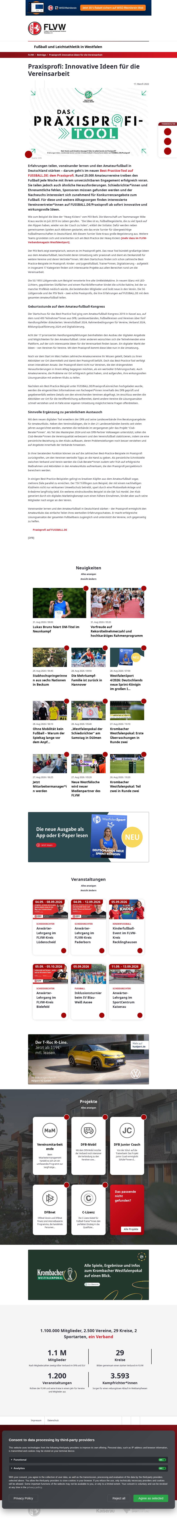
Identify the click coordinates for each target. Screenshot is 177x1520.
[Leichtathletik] (167, 141)
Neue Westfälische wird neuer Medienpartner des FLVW (85, 788)
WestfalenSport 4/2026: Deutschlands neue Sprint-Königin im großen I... (126, 682)
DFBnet (49, 1212)
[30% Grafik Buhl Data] (88, 8)
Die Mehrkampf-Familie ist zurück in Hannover (86, 680)
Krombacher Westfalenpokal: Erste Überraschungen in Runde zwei (126, 735)
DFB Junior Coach (127, 1144)
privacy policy (34, 1487)
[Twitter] (39, 84)
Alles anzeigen (88, 574)
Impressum (36, 1420)
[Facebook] (30, 84)
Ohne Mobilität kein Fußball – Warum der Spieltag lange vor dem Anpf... (49, 735)
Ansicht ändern (88, 578)
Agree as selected (150, 1498)
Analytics (19, 1468)
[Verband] (167, 151)
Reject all (119, 1498)
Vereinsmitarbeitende (50, 1146)
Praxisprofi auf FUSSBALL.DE (50, 529)
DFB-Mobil (88, 1144)
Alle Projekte (131, 1229)
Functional (20, 1460)
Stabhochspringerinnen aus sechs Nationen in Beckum (50, 680)
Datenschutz (53, 1420)
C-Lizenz (88, 1212)
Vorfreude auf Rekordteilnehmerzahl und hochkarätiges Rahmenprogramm (117, 631)
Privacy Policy (23, 1498)
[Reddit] (48, 84)
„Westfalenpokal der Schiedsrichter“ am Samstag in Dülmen (87, 733)
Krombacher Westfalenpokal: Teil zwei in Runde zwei (125, 786)
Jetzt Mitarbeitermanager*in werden (50, 786)
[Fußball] (167, 131)
